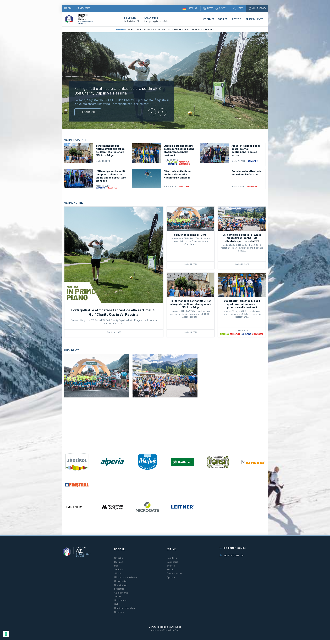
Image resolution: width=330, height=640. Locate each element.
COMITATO (208, 19)
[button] (238, 8)
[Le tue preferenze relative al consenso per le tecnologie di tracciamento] (6, 634)
